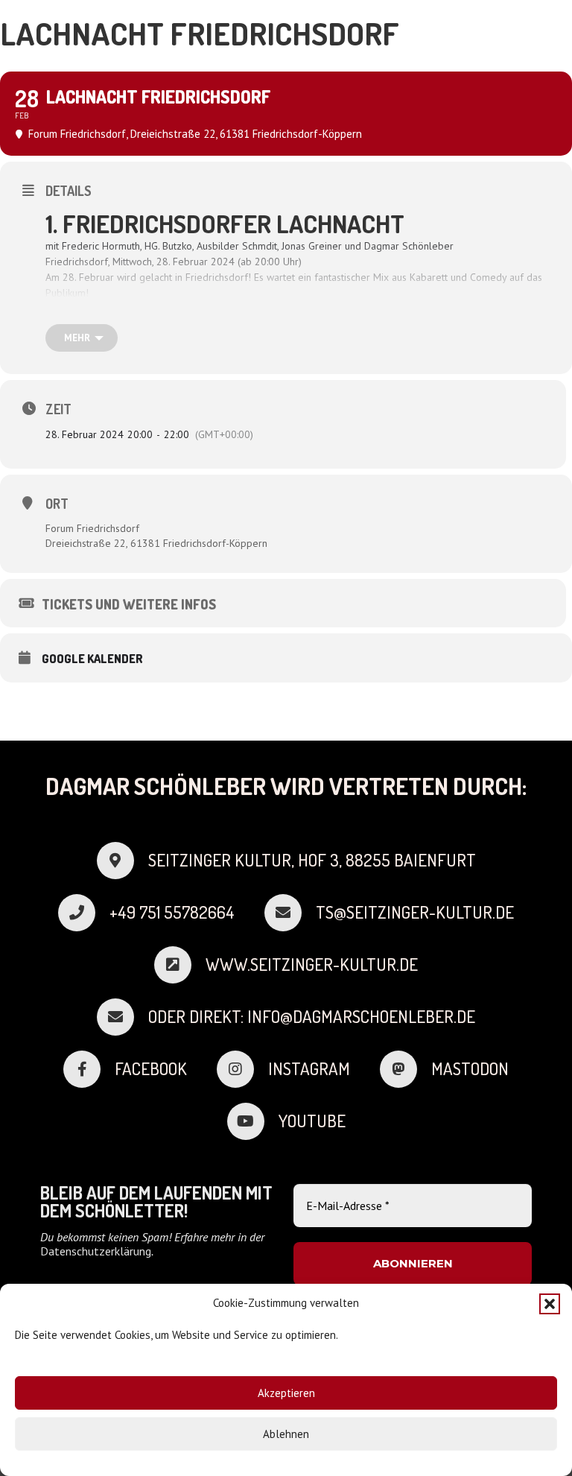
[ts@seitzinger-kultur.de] (290, 912)
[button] (549, 1303)
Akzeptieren (286, 1393)
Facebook (151, 1068)
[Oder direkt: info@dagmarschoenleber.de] (122, 1017)
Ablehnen (286, 1434)
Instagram (309, 1068)
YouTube (312, 1120)
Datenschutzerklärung (95, 1251)
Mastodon (470, 1068)
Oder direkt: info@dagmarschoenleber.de (311, 1016)
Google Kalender (92, 659)
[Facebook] (89, 1069)
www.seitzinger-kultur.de (312, 964)
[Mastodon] (405, 1069)
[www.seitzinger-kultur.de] (180, 965)
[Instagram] (242, 1069)
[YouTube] (253, 1121)
